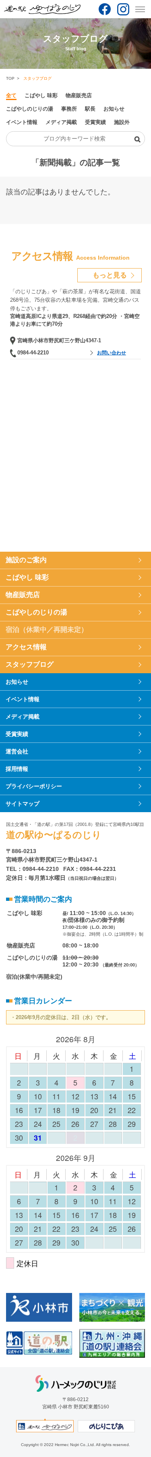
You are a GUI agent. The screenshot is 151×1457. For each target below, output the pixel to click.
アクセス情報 (26, 647)
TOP (10, 78)
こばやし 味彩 (41, 95)
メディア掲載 (61, 122)
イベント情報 (21, 122)
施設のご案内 (26, 560)
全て (11, 95)
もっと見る (110, 275)
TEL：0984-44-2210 (32, 869)
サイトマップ (22, 803)
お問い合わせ (111, 352)
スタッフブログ (30, 664)
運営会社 (17, 751)
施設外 (122, 122)
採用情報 (17, 769)
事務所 (69, 109)
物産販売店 (79, 95)
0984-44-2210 (33, 353)
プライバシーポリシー (34, 786)
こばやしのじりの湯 (29, 109)
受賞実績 (95, 122)
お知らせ (113, 109)
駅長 (90, 109)
